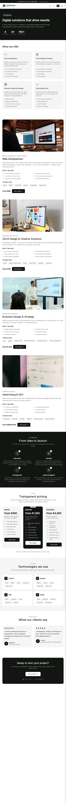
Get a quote (17, 191)
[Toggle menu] (62, 5)
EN (58, 6)
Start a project (32, 674)
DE (53, 6)
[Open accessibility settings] (49, 5)
